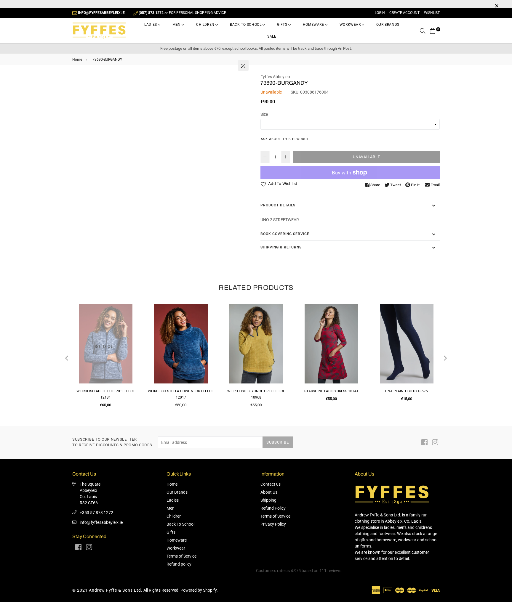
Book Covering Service (284, 234)
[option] (105, 358)
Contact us (270, 484)
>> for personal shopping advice (182, 13)
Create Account (404, 13)
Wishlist (432, 13)
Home (77, 59)
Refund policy (179, 564)
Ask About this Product (285, 139)
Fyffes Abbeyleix (275, 76)
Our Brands (387, 25)
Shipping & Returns (281, 247)
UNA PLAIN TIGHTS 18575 (406, 391)
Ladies (151, 25)
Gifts (283, 25)
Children (205, 25)
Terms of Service (181, 556)
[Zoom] (243, 65)
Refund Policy (273, 508)
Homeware (314, 25)
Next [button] (445, 358)
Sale (271, 36)
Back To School (246, 25)
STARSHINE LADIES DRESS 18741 (331, 391)
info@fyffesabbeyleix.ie (101, 522)
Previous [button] (66, 358)
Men (177, 25)
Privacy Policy (273, 524)
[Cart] (432, 30)
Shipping (268, 500)
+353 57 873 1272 (96, 512)
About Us (268, 492)
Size (264, 114)
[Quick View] (132, 318)
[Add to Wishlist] (132, 330)
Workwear (351, 25)
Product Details (277, 205)
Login (380, 13)
